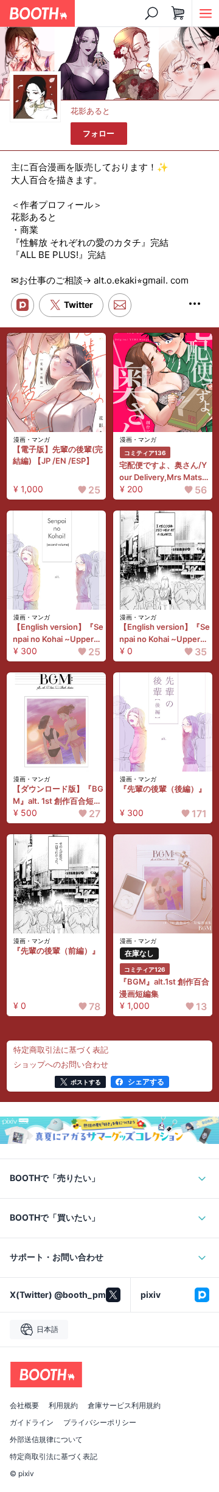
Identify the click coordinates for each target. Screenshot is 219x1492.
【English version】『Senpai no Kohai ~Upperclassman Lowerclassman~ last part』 (58, 633)
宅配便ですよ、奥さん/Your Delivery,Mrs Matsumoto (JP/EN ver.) (163, 471)
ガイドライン (32, 1422)
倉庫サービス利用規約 (124, 1405)
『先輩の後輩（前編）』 (56, 950)
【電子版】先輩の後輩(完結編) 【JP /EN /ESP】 (58, 455)
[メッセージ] (119, 305)
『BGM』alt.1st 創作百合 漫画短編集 (164, 988)
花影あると (90, 111)
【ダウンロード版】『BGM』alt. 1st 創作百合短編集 (58, 795)
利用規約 (63, 1405)
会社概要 (24, 1405)
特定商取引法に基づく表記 (53, 1456)
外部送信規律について (46, 1439)
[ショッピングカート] (178, 13)
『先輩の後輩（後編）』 (162, 788)
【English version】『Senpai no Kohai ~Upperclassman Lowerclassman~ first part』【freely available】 (164, 633)
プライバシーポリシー (99, 1422)
